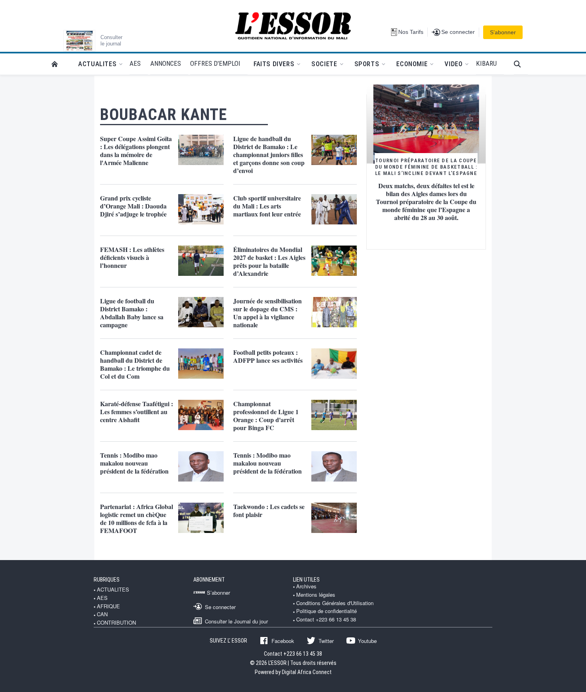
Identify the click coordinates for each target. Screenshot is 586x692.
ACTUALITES (113, 589)
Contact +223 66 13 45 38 (326, 619)
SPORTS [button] (367, 64)
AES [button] (135, 63)
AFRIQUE (108, 606)
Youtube (367, 640)
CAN (102, 614)
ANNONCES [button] (165, 63)
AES (102, 598)
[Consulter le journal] (79, 40)
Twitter (326, 640)
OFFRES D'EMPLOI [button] (215, 63)
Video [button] (453, 64)
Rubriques (107, 579)
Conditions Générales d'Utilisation (335, 603)
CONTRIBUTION (116, 622)
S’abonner (503, 32)
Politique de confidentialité (326, 611)
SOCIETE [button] (324, 64)
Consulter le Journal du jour (236, 621)
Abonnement (209, 579)
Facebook (282, 640)
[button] (521, 64)
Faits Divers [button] (274, 64)
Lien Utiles (306, 579)
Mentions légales (315, 595)
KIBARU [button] (486, 63)
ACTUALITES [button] (97, 64)
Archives (306, 586)
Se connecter (220, 606)
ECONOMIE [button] (411, 64)
